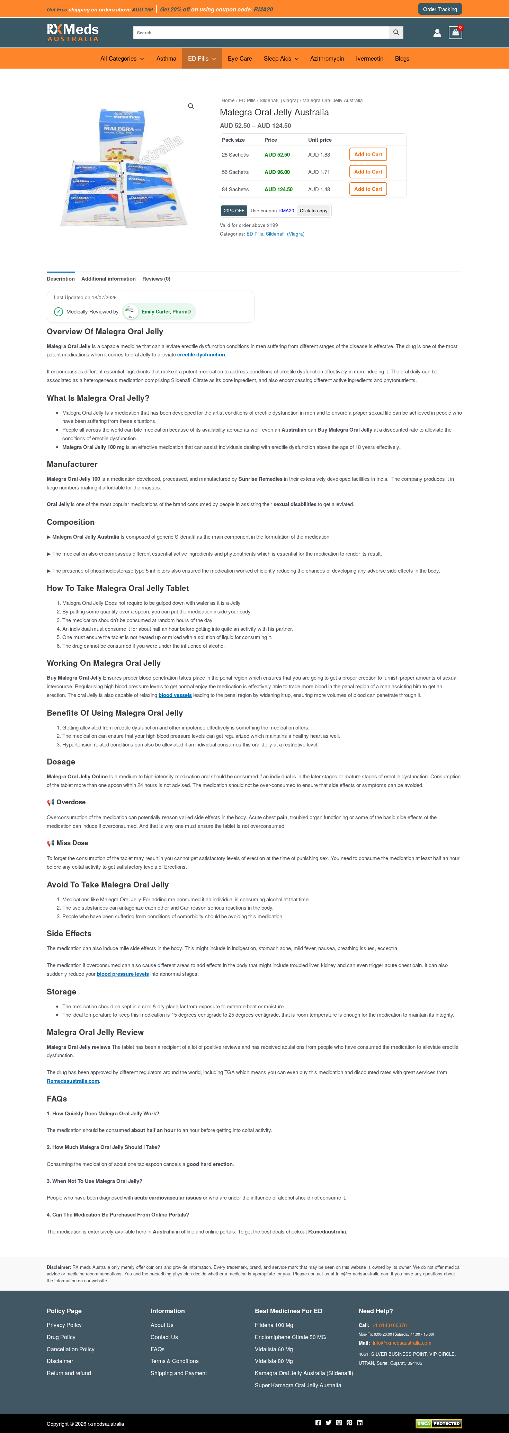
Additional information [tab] (108, 278)
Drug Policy (61, 1337)
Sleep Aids (278, 58)
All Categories (118, 58)
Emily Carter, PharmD (166, 311)
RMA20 (286, 210)
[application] (140, 58)
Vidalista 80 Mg (274, 1361)
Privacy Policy (64, 1325)
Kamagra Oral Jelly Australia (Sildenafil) (304, 1373)
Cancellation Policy (71, 1349)
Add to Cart (368, 154)
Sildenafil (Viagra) (279, 100)
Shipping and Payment (179, 1373)
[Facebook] (318, 1422)
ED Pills (198, 58)
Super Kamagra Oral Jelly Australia (298, 1385)
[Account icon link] (437, 33)
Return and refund (69, 1373)
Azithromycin (327, 58)
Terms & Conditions (175, 1361)
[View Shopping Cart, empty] (456, 32)
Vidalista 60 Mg (274, 1349)
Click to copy (314, 210)
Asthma (166, 58)
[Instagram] (339, 1422)
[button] (440, 9)
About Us (162, 1325)
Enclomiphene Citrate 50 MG (290, 1337)
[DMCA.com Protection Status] (439, 1422)
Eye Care (240, 58)
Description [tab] (61, 278)
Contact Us (164, 1337)
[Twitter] (328, 1422)
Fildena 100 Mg (274, 1325)
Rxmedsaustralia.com (73, 1081)
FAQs (157, 1349)
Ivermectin (369, 58)
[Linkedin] (360, 1422)
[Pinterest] (349, 1422)
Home (228, 100)
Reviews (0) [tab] (156, 278)
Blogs (402, 58)
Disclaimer (60, 1361)
